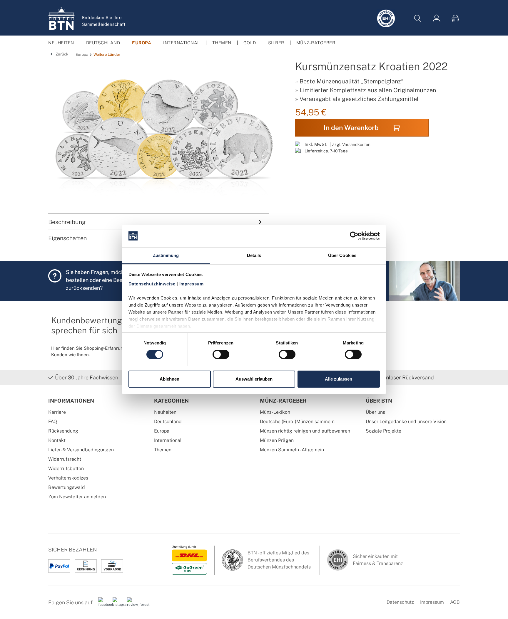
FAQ (52, 421)
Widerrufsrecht (64, 459)
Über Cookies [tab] (342, 255)
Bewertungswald (66, 487)
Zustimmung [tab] (166, 255)
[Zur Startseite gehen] (61, 18)
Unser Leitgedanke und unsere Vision (406, 421)
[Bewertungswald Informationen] (132, 605)
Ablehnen (169, 378)
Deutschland (168, 421)
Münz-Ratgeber (283, 401)
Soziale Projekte (383, 431)
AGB (455, 602)
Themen (162, 450)
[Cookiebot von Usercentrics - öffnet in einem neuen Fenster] (354, 235)
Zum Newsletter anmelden (77, 496)
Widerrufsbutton (66, 468)
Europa (161, 431)
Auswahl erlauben (254, 378)
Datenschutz (400, 602)
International (168, 440)
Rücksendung (63, 431)
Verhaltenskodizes (68, 478)
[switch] (221, 354)
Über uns (375, 412)
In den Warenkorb (351, 128)
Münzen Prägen (277, 440)
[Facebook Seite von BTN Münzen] (103, 605)
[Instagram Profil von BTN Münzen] (118, 605)
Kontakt (57, 440)
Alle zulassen (338, 378)
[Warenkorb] (453, 19)
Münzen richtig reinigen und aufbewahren (305, 431)
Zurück (61, 54)
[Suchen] (418, 19)
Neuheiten (165, 412)
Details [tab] (254, 255)
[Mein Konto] (436, 19)
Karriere (57, 412)
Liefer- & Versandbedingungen (81, 450)
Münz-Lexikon (275, 412)
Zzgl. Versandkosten (351, 144)
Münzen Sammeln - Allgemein (292, 450)
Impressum (432, 602)
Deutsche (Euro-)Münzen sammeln (297, 421)
